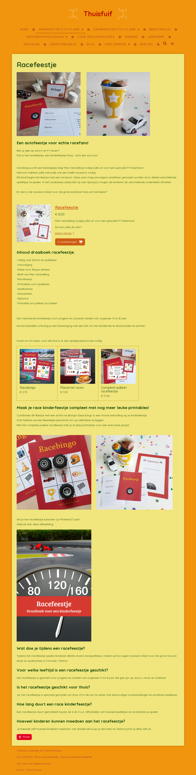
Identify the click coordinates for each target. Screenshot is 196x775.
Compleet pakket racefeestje (114, 389)
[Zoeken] (165, 44)
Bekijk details (63, 233)
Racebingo (27, 388)
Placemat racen (72, 388)
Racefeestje (66, 207)
